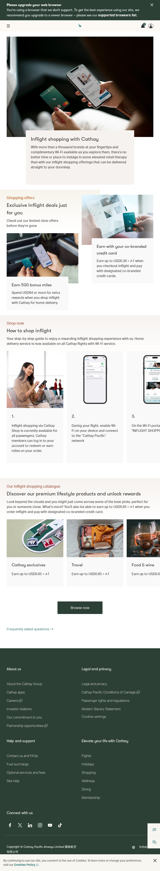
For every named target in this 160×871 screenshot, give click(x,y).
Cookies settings (94, 717)
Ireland (144, 846)
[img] (151, 4)
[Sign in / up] (150, 25)
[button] (155, 860)
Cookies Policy (24, 864)
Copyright (13, 846)
